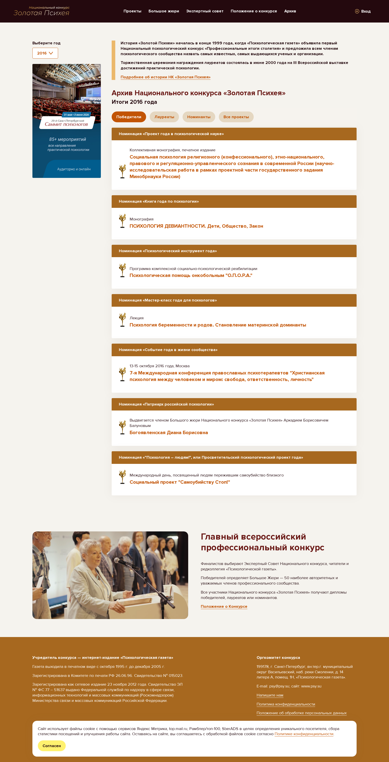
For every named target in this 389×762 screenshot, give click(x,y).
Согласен (52, 745)
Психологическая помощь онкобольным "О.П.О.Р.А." (191, 275)
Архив (290, 11)
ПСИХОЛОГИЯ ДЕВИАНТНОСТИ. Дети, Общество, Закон (196, 226)
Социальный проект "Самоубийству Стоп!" (180, 482)
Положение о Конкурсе (224, 606)
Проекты (132, 11)
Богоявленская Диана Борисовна (169, 433)
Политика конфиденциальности (286, 704)
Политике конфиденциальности (304, 733)
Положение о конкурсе (254, 11)
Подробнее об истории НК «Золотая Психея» (165, 77)
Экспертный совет (205, 11)
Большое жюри (164, 11)
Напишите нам (270, 695)
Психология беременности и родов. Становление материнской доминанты (218, 325)
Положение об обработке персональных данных (302, 712)
